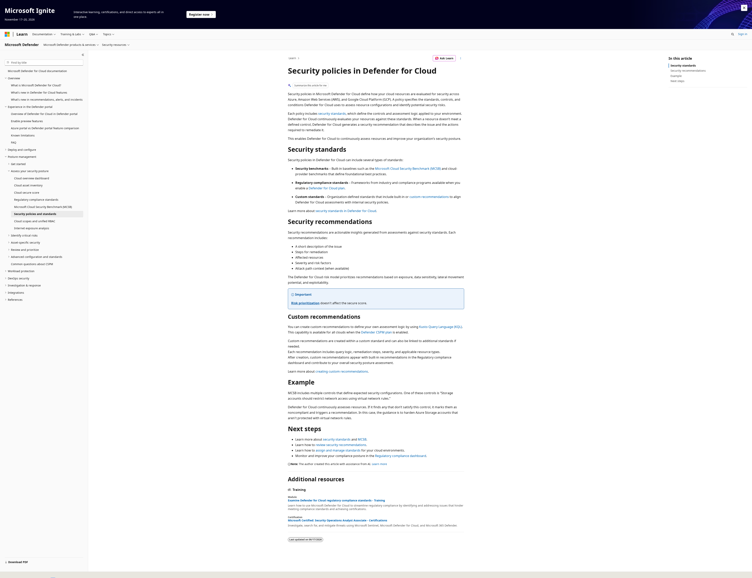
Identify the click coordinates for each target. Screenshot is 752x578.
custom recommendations (429, 197)
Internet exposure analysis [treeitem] (31, 228)
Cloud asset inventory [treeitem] (28, 185)
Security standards (683, 65)
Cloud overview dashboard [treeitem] (31, 178)
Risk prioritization (305, 303)
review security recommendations (341, 445)
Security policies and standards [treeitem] (35, 214)
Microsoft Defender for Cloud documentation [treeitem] (37, 71)
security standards (332, 113)
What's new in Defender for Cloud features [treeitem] (39, 92)
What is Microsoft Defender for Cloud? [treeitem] (36, 85)
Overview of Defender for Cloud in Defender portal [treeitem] (44, 114)
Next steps (677, 81)
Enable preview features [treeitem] (27, 121)
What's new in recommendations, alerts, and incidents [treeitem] (47, 99)
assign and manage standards (338, 450)
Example (676, 76)
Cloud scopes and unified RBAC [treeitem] (34, 221)
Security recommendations (688, 70)
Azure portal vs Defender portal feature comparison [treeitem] (45, 128)
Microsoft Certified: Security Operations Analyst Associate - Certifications (337, 520)
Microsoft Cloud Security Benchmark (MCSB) (408, 168)
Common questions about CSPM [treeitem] (32, 264)
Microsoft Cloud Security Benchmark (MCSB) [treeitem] (43, 207)
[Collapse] (83, 55)
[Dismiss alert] (744, 8)
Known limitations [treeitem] (23, 135)
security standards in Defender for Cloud (345, 211)
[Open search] (733, 34)
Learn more (379, 464)
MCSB (362, 439)
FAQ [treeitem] (13, 142)
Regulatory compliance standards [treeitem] (36, 199)
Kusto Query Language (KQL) (440, 327)
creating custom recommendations (341, 371)
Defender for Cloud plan (327, 188)
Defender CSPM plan (376, 332)
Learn (292, 58)
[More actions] (460, 58)
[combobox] (44, 63)
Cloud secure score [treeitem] (26, 192)
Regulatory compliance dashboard (400, 456)
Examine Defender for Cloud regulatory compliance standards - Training (336, 500)
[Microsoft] (7, 34)
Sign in (742, 34)
